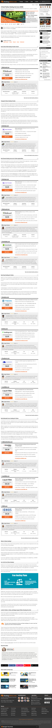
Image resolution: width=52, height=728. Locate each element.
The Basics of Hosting (36, 700)
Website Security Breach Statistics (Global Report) (33, 686)
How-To (37, 4)
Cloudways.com (5, 358)
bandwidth (25, 169)
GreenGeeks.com (6, 241)
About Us (41, 13)
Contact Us (42, 14)
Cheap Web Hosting (44, 51)
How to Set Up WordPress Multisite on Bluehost (46, 66)
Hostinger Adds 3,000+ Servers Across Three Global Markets (46, 33)
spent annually (43, 28)
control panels (34, 166)
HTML (19, 547)
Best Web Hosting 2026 (4, 708)
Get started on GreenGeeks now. (21, 254)
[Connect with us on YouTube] (49, 702)
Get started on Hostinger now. (21, 139)
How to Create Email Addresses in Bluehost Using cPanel (46, 76)
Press (13, 700)
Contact (7, 700)
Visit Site (7, 78)
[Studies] (40, 1)
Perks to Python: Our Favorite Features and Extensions (32, 680)
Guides (27, 1)
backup (18, 433)
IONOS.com (4, 506)
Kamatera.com (5, 297)
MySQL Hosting (33, 713)
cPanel (7, 167)
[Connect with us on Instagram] (49, 698)
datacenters (15, 173)
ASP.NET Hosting (3, 711)
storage (19, 169)
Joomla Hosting (33, 711)
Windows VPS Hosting (45, 711)
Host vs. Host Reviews (36, 702)
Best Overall (6, 41)
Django (20, 59)
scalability (14, 28)
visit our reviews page (9, 642)
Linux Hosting (13, 711)
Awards (5, 701)
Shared (14, 41)
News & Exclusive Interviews (37, 698)
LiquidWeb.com (5, 387)
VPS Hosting (43, 54)
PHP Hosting (13, 713)
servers (12, 106)
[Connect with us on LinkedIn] (47, 702)
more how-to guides (47, 79)
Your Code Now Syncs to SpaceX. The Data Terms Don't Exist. (46, 37)
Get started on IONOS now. (20, 520)
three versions (14, 612)
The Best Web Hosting (45, 49)
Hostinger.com (5, 126)
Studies (36, 1)
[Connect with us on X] (47, 698)
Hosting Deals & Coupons (37, 703)
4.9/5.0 (15, 81)
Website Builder (43, 57)
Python (19, 27)
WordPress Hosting (44, 56)
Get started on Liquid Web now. (21, 398)
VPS (2, 106)
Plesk (3, 167)
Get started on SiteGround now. (21, 79)
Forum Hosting (13, 708)
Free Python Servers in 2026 (13, 673)
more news (48, 45)
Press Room (48, 14)
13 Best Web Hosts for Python (32, 673)
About (5, 700)
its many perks (13, 32)
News (32, 1)
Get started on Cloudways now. (21, 371)
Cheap (10, 41)
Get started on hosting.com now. (21, 340)
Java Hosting (13, 709)
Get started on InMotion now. (20, 458)
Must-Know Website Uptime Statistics (12, 686)
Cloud (18, 41)
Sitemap (11, 701)
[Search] (42, 1)
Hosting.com (5, 328)
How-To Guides (35, 697)
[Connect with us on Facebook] (45, 698)
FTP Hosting (33, 709)
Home (33, 4)
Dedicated (22, 41)
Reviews (21, 1)
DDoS (12, 436)
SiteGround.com (5, 67)
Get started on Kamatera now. (21, 310)
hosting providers (27, 176)
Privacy (2, 701)
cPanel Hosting (23, 713)
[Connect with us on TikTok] (51, 698)
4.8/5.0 (15, 257)
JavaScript (26, 547)
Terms (8, 701)
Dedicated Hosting (4, 713)
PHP (30, 557)
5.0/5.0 (15, 141)
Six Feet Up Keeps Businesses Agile (12, 679)
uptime (33, 173)
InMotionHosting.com (7, 442)
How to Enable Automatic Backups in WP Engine (46, 63)
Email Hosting (33, 708)
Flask (24, 59)
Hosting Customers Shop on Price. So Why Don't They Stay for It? (46, 41)
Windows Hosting (44, 709)
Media (47, 13)
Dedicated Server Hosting (45, 52)
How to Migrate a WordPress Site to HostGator (46, 70)
